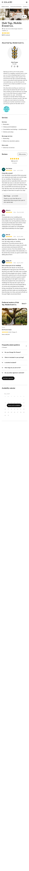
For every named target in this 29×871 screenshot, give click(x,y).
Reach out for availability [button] (14, 405)
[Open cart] (26, 2)
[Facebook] (12, 66)
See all (24, 303)
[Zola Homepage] (8, 2)
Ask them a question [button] (8, 378)
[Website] (17, 66)
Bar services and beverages (16, 6)
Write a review (22, 154)
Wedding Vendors (5, 6)
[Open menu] (2, 2)
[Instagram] (14, 66)
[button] (24, 16)
